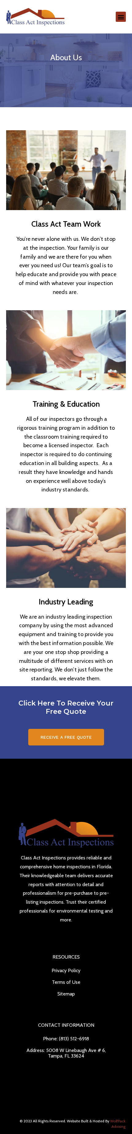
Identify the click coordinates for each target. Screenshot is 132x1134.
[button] (121, 17)
